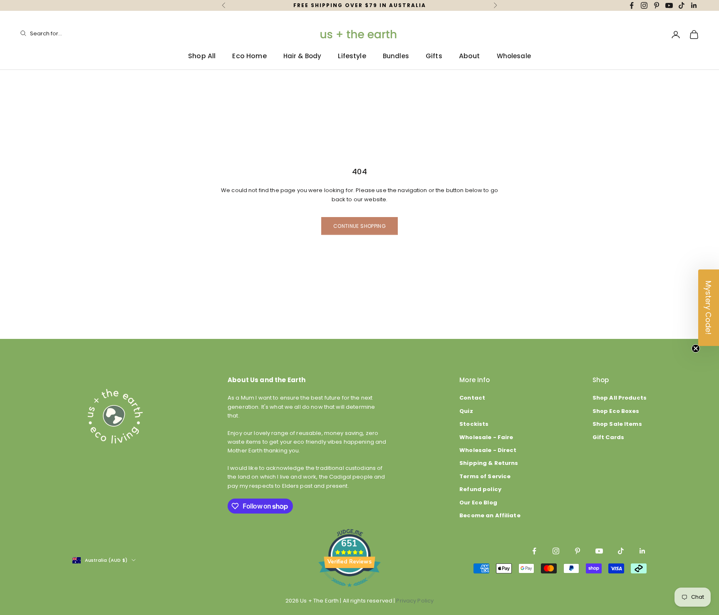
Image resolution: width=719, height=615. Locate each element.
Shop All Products (620, 398)
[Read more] (349, 591)
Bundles (396, 56)
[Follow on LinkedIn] (694, 5)
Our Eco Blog (478, 502)
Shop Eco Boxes (616, 411)
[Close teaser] (696, 348)
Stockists (473, 424)
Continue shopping (359, 226)
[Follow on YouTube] (669, 5)
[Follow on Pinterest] (656, 5)
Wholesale (514, 56)
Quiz (466, 411)
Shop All (202, 56)
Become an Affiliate (489, 515)
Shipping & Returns (488, 463)
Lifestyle (352, 56)
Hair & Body (302, 56)
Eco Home (249, 56)
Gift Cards (608, 437)
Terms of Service (485, 476)
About (469, 56)
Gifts (434, 56)
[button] (708, 307)
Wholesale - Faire (486, 437)
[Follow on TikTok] (681, 5)
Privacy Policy (415, 601)
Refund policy (480, 489)
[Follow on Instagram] (644, 5)
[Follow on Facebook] (631, 5)
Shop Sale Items (617, 424)
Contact (472, 398)
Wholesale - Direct (487, 450)
